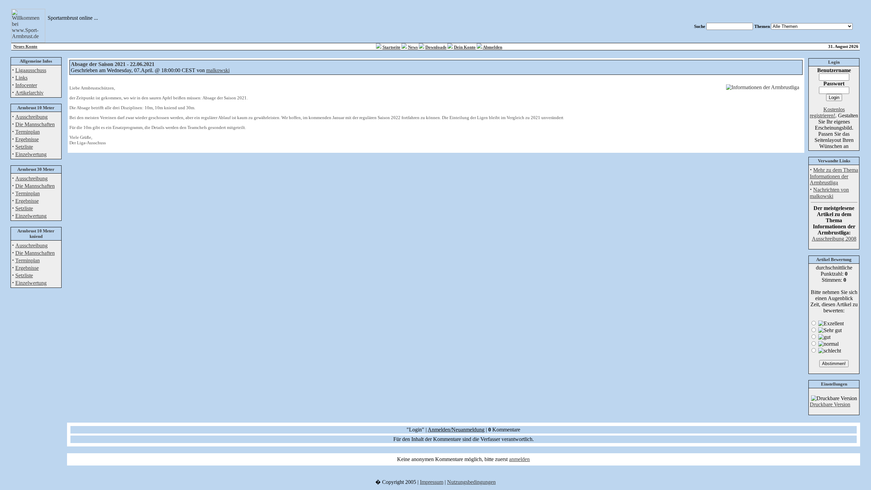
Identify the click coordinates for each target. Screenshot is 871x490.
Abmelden (492, 47)
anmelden (519, 459)
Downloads (435, 47)
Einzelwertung (31, 154)
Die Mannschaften (35, 124)
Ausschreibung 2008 (834, 239)
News (413, 47)
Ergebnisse (27, 139)
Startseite (391, 47)
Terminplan (27, 132)
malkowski (218, 70)
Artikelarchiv (29, 93)
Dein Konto (465, 47)
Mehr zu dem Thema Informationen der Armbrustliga (834, 176)
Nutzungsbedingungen (471, 482)
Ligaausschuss (30, 70)
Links (21, 78)
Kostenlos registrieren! (827, 112)
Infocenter (26, 85)
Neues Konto (25, 46)
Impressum (431, 482)
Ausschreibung (31, 117)
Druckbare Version (830, 404)
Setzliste (24, 147)
